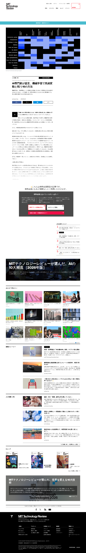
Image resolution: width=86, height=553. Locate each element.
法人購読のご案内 (35, 532)
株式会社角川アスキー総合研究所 (30, 542)
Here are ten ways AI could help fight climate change (23, 80)
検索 (67, 3)
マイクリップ (61, 3)
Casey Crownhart (48, 373)
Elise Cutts (47, 391)
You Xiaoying (47, 423)
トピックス (51, 8)
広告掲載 (46, 532)
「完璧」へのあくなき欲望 (74, 466)
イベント (67, 8)
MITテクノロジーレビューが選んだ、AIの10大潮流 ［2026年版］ (42, 265)
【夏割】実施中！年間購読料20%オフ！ (38, 213)
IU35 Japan (71, 528)
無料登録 (74, 7)
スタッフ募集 (47, 530)
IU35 (46, 8)
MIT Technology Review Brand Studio (52, 357)
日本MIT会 (71, 532)
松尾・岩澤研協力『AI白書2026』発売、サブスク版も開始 (69, 235)
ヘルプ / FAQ (21, 528)
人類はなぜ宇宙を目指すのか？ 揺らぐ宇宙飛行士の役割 (69, 242)
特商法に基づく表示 (23, 534)
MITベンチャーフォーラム (74, 535)
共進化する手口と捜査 (24, 465)
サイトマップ (21, 532)
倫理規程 (58, 528)
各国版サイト (72, 530)
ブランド (46, 528)
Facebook (36, 510)
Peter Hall (47, 440)
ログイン (55, 3)
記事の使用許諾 (47, 534)
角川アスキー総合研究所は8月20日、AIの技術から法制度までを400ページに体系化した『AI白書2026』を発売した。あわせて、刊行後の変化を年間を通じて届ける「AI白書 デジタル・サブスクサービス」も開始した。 (62, 353)
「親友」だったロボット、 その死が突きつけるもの (69, 252)
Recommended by (72, 342)
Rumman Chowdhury (49, 406)
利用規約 (58, 530)
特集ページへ (72, 277)
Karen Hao (15, 99)
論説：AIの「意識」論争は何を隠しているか (69, 247)
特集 (57, 8)
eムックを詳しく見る (73, 470)
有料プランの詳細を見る (36, 207)
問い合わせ (20, 530)
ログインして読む (53, 207)
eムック (61, 8)
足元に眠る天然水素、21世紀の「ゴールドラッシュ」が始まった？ (69, 228)
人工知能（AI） (15, 77)
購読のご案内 (49, 3)
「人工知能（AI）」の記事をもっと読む (69, 444)
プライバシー (59, 532)
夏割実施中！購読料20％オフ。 (43, 23)
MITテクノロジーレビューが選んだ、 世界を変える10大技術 (42, 481)
